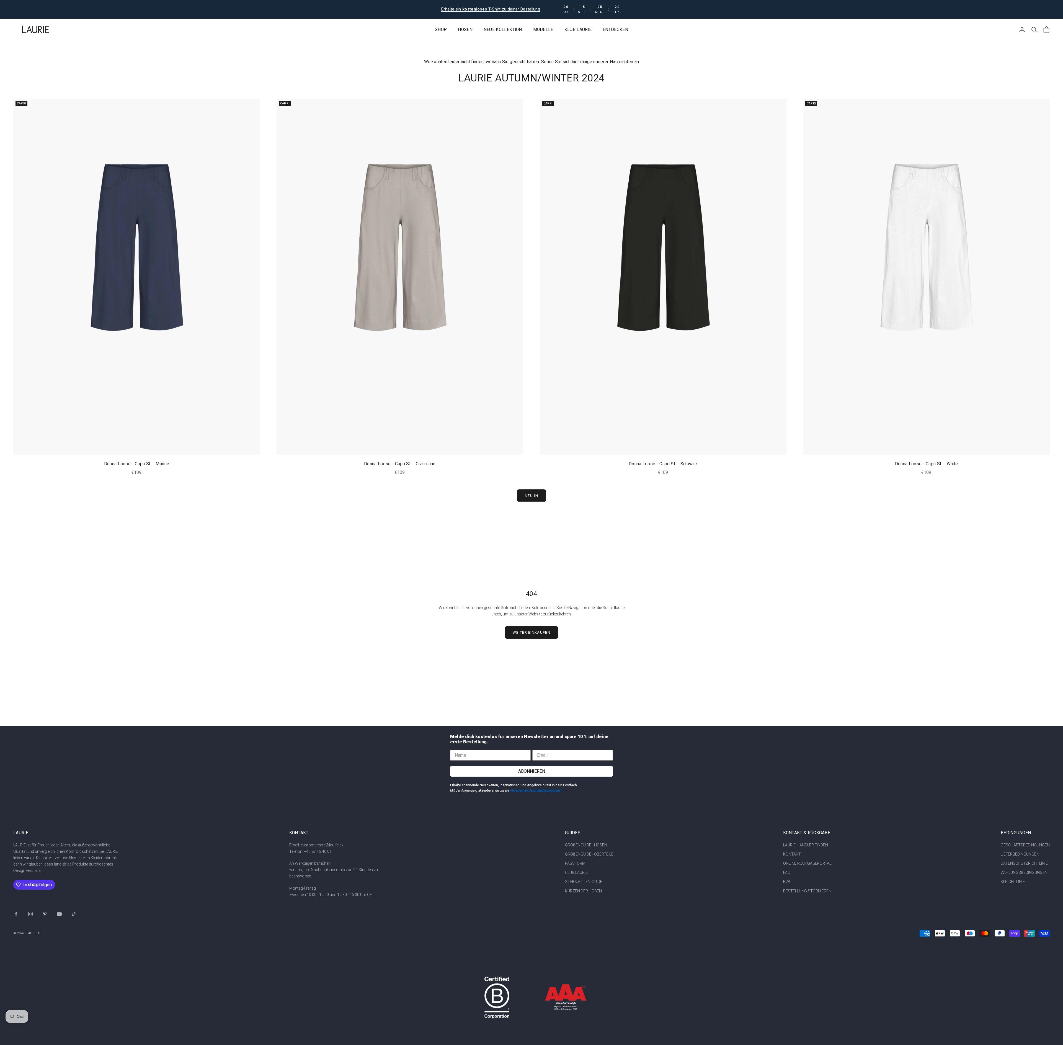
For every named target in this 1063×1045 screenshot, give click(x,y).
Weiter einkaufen (531, 632)
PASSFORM (575, 863)
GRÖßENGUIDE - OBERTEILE (589, 854)
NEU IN (531, 496)
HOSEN (465, 29)
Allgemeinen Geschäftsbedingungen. (536, 790)
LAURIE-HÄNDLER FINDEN (805, 845)
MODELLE (543, 29)
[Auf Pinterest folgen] (45, 914)
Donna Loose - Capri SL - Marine (136, 463)
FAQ (786, 872)
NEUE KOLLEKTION (503, 29)
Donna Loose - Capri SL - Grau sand (400, 463)
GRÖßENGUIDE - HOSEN (586, 845)
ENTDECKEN (615, 29)
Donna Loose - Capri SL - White (926, 463)
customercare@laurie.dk (322, 845)
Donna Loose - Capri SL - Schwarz (663, 463)
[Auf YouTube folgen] (59, 914)
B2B (786, 881)
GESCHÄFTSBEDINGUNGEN (1025, 845)
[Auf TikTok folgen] (73, 914)
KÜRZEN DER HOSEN (583, 891)
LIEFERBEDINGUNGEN (1020, 854)
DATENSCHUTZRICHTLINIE (1024, 863)
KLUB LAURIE (578, 29)
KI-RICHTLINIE (1013, 881)
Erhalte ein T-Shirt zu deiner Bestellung (490, 9)
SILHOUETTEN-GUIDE (583, 881)
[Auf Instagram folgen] (30, 914)
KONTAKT (792, 854)
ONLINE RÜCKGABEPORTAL (807, 863)
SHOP (441, 29)
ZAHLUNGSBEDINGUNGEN (1024, 872)
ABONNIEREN (531, 771)
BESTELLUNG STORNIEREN (807, 891)
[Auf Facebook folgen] (16, 914)
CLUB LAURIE (576, 872)
